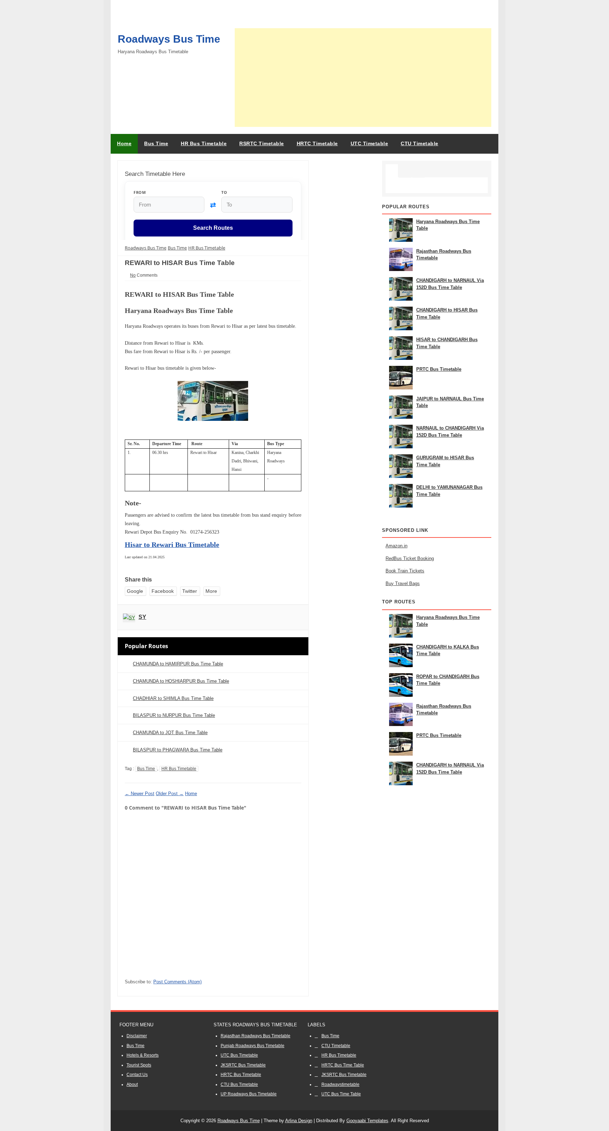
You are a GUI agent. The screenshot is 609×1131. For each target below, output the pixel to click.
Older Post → (170, 793)
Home (124, 143)
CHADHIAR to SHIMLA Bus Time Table (173, 698)
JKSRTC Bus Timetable (243, 1065)
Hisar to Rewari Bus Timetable (172, 544)
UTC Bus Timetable (239, 1055)
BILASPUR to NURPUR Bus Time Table (174, 715)
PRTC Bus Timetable (438, 369)
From (140, 192)
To (224, 192)
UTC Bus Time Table (341, 1094)
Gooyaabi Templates (367, 1120)
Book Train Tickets (405, 570)
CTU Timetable (335, 1045)
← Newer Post (139, 793)
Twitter (189, 591)
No (133, 275)
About (132, 1084)
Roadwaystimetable (340, 1084)
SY (142, 617)
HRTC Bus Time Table (342, 1065)
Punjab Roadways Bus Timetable (252, 1045)
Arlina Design (298, 1120)
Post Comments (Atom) (177, 981)
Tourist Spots (139, 1065)
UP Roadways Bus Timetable (249, 1094)
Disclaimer (137, 1035)
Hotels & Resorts (143, 1055)
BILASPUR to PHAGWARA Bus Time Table (177, 749)
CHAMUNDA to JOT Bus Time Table (170, 732)
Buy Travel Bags (403, 583)
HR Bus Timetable (178, 768)
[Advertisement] (363, 77)
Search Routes (213, 228)
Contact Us (137, 1074)
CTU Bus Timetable (239, 1084)
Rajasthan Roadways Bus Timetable (255, 1035)
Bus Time (146, 768)
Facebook (163, 591)
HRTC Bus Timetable (241, 1074)
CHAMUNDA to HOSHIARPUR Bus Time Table (181, 681)
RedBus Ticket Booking (410, 558)
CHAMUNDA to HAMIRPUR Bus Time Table (178, 663)
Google (135, 591)
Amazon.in (396, 545)
